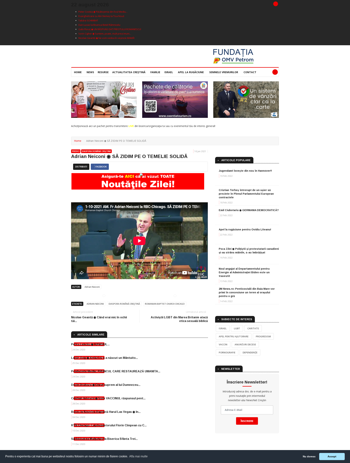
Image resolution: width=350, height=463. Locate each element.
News (90, 72)
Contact (250, 72)
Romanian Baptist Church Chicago (165, 303)
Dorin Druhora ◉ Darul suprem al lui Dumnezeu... (105, 384)
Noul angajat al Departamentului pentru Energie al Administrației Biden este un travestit (244, 272)
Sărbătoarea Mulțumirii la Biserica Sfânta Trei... (104, 438)
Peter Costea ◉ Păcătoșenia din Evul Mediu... (102, 11)
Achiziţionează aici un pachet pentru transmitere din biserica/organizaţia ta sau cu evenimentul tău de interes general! (143, 126)
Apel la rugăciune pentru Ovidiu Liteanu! (245, 229)
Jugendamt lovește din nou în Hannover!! (245, 170)
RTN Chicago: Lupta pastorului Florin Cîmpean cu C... (109, 425)
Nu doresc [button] (309, 456)
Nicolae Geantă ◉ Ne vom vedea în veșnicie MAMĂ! (106, 38)
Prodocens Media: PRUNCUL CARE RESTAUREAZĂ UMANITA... (115, 371)
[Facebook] (275, 3)
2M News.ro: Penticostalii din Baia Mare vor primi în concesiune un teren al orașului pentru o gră (247, 292)
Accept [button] (332, 456)
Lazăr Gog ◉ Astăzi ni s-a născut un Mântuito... (104, 357)
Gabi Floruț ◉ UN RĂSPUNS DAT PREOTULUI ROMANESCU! (109, 29)
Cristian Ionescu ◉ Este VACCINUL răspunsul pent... (108, 398)
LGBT (237, 328)
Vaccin (223, 344)
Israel (168, 72)
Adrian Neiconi (92, 286)
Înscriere (247, 421)
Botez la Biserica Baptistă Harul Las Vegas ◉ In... (106, 411)
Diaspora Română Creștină (96, 151)
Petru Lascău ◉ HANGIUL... (90, 344)
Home (78, 72)
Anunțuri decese (245, 344)
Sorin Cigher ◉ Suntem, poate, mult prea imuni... (104, 33)
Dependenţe (250, 352)
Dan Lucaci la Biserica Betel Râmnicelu (99, 24)
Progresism (263, 336)
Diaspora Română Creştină (124, 303)
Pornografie (227, 352)
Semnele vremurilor (223, 72)
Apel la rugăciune (191, 72)
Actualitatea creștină (128, 72)
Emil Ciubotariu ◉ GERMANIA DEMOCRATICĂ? (249, 210)
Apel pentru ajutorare (233, 336)
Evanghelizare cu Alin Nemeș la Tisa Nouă (101, 16)
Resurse (103, 72)
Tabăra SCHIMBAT (88, 20)
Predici (75, 151)
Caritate (253, 328)
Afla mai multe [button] (138, 456)
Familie (155, 72)
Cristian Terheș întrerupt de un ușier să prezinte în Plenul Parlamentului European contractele (246, 194)
